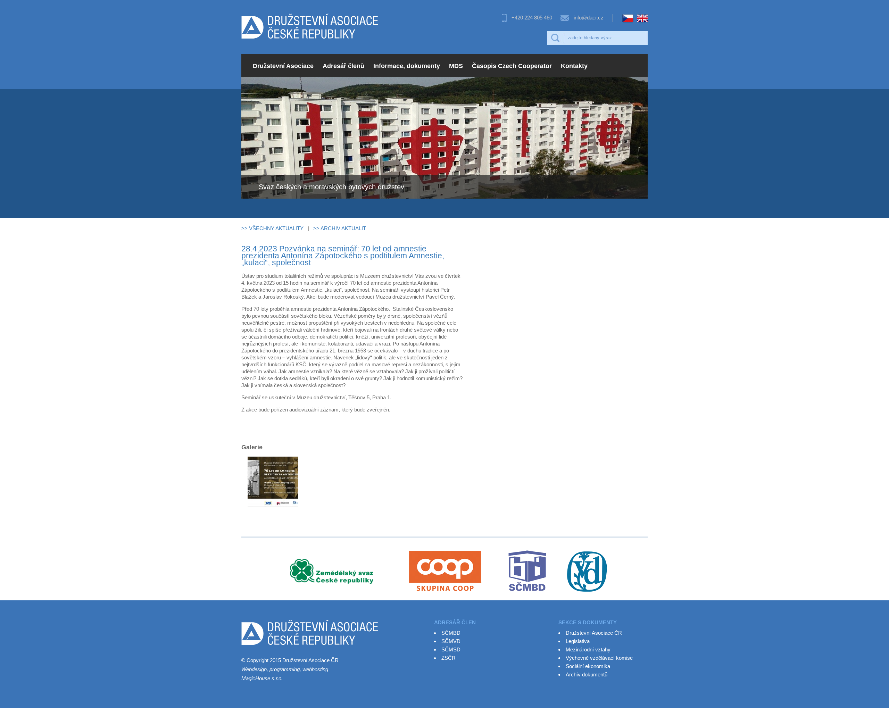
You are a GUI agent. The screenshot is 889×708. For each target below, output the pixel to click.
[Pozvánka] (272, 496)
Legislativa (578, 641)
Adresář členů (343, 66)
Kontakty (574, 66)
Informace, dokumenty (406, 66)
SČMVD (450, 641)
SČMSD (450, 649)
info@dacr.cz (589, 17)
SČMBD (450, 633)
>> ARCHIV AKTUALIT (339, 228)
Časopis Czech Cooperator (512, 66)
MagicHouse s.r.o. (262, 678)
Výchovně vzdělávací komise (599, 658)
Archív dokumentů (586, 674)
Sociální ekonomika (588, 666)
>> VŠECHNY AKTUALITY (272, 228)
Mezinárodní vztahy (588, 649)
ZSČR (448, 658)
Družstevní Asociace (283, 66)
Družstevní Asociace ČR (594, 633)
